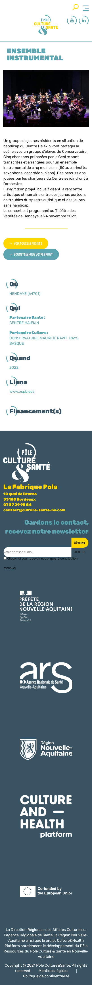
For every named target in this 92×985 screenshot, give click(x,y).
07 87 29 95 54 (17, 504)
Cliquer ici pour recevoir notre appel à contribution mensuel (40, 560)
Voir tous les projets (28, 243)
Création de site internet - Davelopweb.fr (51, 981)
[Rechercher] (76, 7)
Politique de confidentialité (46, 976)
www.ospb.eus (22, 391)
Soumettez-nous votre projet (33, 254)
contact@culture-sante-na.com (34, 510)
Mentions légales (53, 970)
